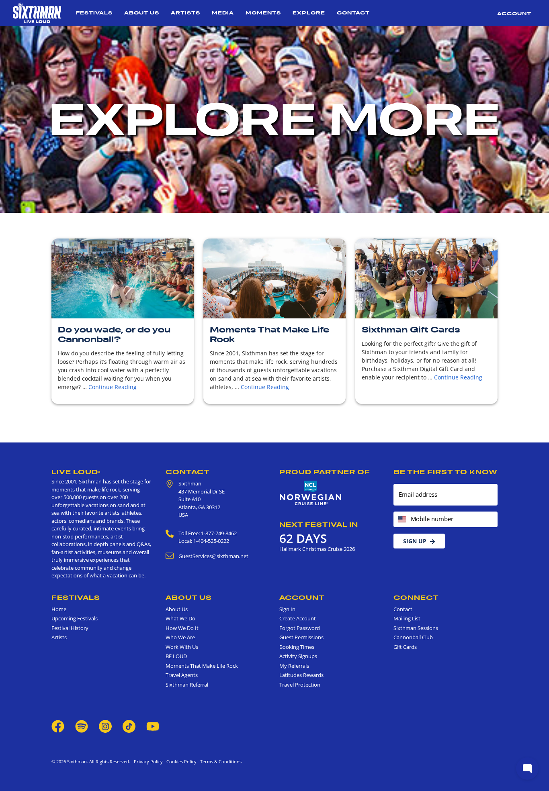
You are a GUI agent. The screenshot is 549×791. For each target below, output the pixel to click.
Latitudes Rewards (301, 675)
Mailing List (406, 618)
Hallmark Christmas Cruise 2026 (317, 548)
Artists (185, 13)
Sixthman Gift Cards (411, 329)
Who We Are (180, 637)
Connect (416, 597)
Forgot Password (299, 628)
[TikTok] (130, 726)
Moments (263, 13)
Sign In (287, 609)
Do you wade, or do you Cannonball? (114, 334)
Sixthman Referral (187, 684)
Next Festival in (318, 524)
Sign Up (414, 541)
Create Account (297, 618)
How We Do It (182, 628)
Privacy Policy (148, 761)
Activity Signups (298, 656)
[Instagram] (105, 726)
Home (58, 609)
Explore (309, 13)
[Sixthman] (37, 12)
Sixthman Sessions (415, 628)
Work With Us (182, 646)
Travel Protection (299, 684)
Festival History (69, 628)
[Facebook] (57, 726)
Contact (353, 13)
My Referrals (294, 665)
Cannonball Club (413, 637)
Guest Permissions (301, 637)
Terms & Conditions (220, 761)
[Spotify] (81, 726)
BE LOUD (176, 656)
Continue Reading (112, 387)
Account (514, 13)
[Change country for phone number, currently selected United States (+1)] (401, 519)
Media (223, 13)
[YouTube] (152, 726)
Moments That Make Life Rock (269, 334)
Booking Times (296, 646)
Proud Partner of (324, 472)
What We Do (180, 618)
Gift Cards (405, 646)
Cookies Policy (180, 761)
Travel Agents (182, 675)
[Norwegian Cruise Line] (310, 493)
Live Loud (75, 472)
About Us (141, 13)
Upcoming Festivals (74, 618)
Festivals (94, 13)
